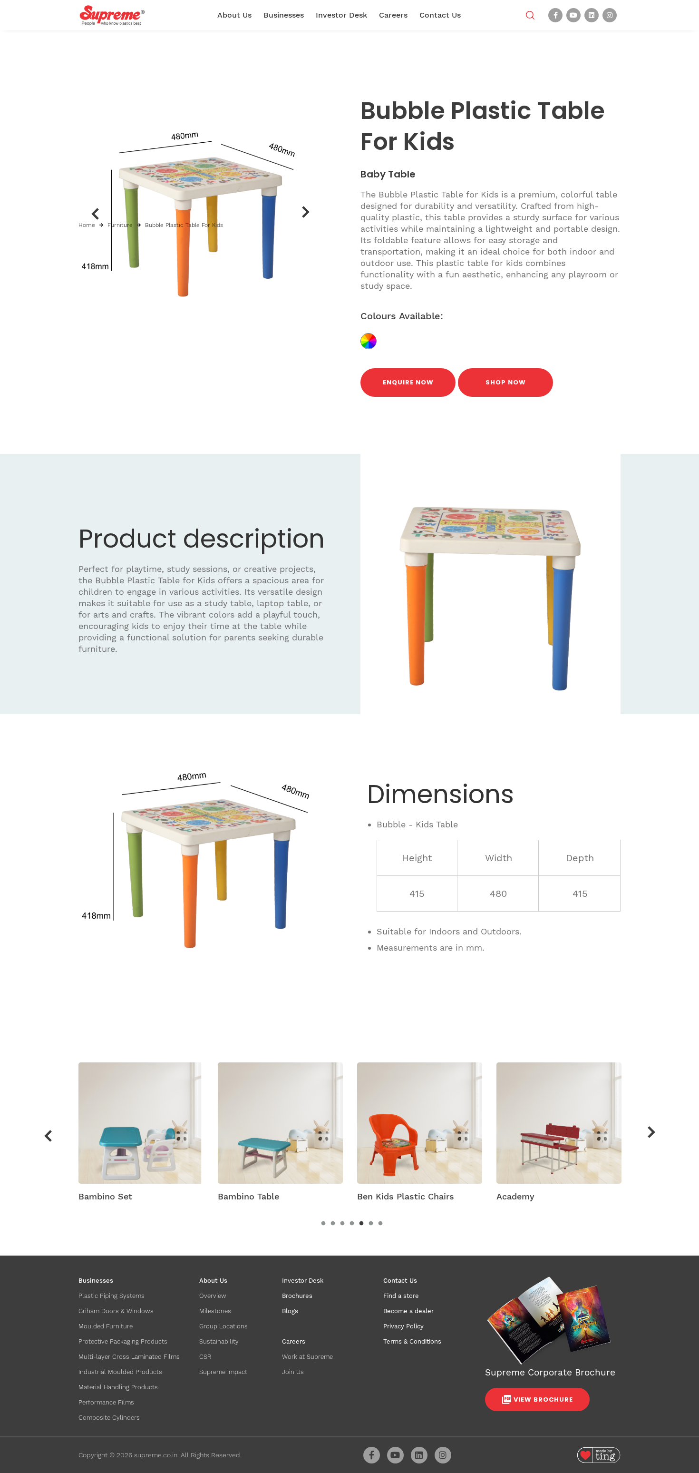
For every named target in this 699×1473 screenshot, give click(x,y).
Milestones (215, 1311)
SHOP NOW (505, 382)
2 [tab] (333, 1223)
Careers (393, 15)
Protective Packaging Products (122, 1341)
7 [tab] (380, 1223)
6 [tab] (371, 1223)
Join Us (293, 1371)
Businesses (283, 15)
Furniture (120, 225)
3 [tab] (342, 1223)
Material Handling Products (118, 1387)
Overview (212, 1295)
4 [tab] (352, 1223)
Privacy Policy (403, 1326)
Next (306, 212)
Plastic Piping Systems (111, 1295)
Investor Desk (341, 15)
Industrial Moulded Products (120, 1371)
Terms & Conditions (412, 1341)
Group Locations (223, 1326)
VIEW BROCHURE (543, 1399)
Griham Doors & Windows (116, 1311)
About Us (234, 15)
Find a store (401, 1295)
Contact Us (440, 15)
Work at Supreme (307, 1356)
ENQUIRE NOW (408, 382)
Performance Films (106, 1402)
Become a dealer (408, 1311)
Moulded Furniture (105, 1326)
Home (86, 225)
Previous (95, 213)
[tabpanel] (141, 1135)
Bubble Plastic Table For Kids (184, 225)
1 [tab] (323, 1223)
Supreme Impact (223, 1371)
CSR (205, 1356)
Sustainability (219, 1341)
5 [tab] (361, 1223)
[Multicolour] (372, 340)
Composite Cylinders (109, 1417)
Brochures (297, 1295)
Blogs (290, 1311)
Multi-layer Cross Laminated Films (129, 1356)
